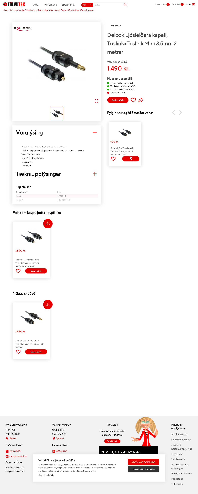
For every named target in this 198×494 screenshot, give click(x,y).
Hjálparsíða (177, 478)
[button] (56, 64)
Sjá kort (13, 438)
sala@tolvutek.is (18, 456)
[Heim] (16, 5)
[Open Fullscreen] (96, 101)
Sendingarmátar (179, 434)
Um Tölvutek (178, 459)
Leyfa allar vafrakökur (143, 462)
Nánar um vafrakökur (46, 475)
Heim (5, 10)
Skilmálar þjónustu (181, 439)
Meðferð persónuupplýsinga (181, 446)
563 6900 (14, 451)
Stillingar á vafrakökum (144, 469)
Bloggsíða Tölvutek (181, 473)
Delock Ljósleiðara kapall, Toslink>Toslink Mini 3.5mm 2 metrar (66, 10)
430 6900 (61, 451)
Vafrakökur (177, 484)
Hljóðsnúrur (31, 10)
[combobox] (110, 5)
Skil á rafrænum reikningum (179, 466)
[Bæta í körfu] (130, 158)
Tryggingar (177, 454)
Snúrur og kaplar (17, 10)
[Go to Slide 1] (56, 113)
